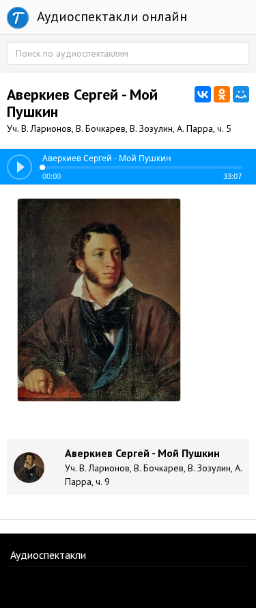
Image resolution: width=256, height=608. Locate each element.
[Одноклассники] (222, 94)
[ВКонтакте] (203, 94)
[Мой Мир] (241, 94)
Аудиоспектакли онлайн (110, 16)
